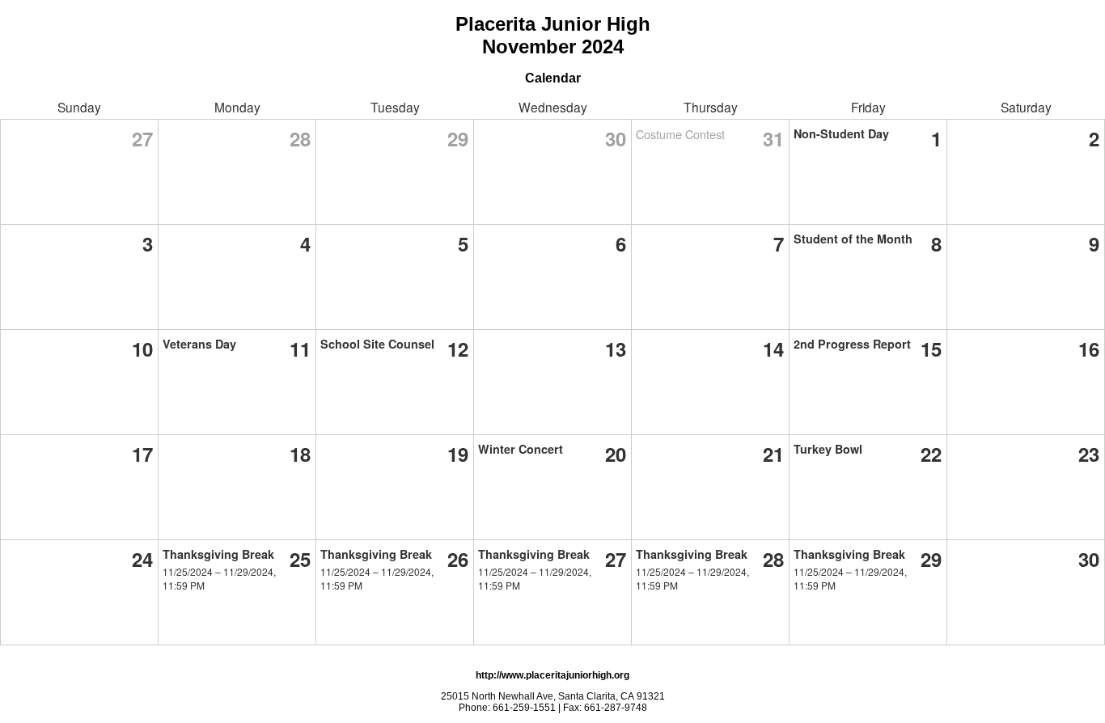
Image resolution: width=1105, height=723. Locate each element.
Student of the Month (853, 238)
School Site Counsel (377, 344)
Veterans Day (199, 344)
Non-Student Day (841, 133)
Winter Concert (520, 449)
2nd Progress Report (852, 344)
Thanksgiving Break (218, 554)
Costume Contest (680, 133)
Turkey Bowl (828, 449)
